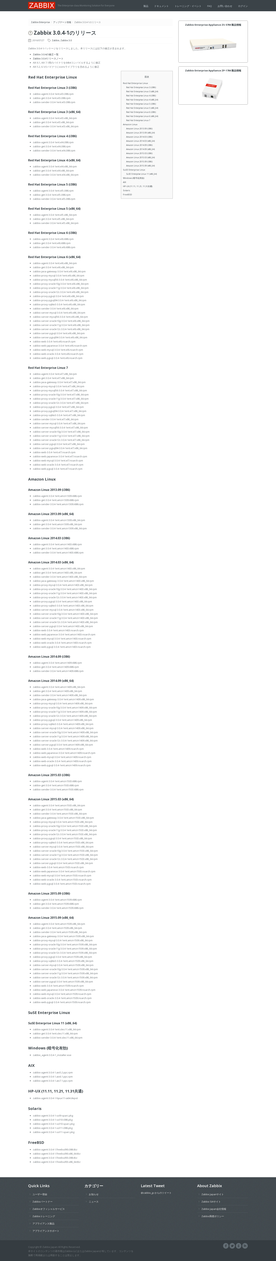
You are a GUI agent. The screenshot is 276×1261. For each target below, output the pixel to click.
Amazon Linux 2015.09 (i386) (139, 161)
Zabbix (55, 40)
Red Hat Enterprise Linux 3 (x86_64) (142, 91)
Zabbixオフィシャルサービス (48, 1209)
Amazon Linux (130, 124)
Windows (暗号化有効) (133, 178)
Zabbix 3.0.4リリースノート (48, 58)
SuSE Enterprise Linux (134, 169)
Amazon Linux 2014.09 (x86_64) (140, 149)
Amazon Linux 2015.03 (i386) (139, 153)
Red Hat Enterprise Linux (135, 83)
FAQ (209, 6)
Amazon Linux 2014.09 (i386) (139, 145)
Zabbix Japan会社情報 (213, 1209)
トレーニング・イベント (188, 6)
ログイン (243, 6)
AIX (124, 182)
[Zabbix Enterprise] (43, 5)
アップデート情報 (62, 22)
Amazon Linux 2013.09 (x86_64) (140, 132)
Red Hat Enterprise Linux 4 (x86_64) (142, 99)
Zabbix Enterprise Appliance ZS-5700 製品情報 (213, 24)
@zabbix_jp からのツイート (156, 1192)
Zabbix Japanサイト (212, 1194)
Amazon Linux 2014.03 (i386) (139, 137)
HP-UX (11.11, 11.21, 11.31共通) (137, 186)
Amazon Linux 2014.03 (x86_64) (140, 141)
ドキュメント (161, 6)
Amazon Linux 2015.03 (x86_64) (140, 157)
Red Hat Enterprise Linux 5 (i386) (141, 104)
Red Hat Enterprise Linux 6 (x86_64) (142, 116)
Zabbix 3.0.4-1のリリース (65, 32)
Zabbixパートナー (42, 1201)
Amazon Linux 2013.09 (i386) (139, 128)
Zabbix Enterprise (40, 22)
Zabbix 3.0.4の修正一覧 (46, 54)
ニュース (94, 1201)
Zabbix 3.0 (66, 40)
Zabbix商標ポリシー (212, 1216)
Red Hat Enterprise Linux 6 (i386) (141, 112)
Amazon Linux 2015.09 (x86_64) (140, 165)
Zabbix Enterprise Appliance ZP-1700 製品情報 (213, 70)
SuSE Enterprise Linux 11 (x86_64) (141, 174)
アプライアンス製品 (43, 1223)
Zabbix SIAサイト (211, 1201)
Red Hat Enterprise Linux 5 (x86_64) (142, 108)
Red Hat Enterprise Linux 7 (138, 120)
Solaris (126, 190)
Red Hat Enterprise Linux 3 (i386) (141, 87)
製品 (145, 6)
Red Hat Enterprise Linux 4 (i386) (141, 95)
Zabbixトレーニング (43, 1216)
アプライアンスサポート (45, 1231)
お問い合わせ (225, 6)
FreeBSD (127, 194)
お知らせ (94, 1194)
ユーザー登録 (39, 1194)
